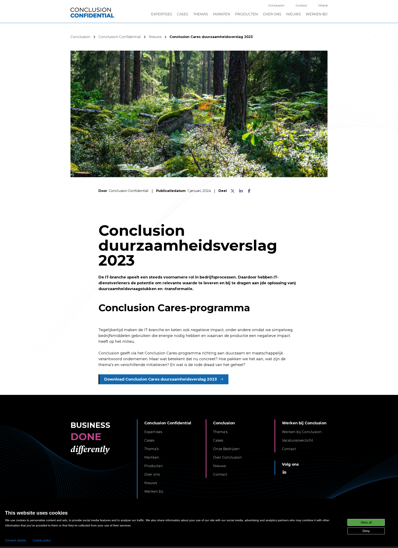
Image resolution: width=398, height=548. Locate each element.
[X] (232, 190)
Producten (153, 466)
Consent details (15, 540)
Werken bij (153, 491)
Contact (301, 5)
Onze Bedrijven (226, 449)
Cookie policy (42, 540)
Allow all (366, 522)
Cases (149, 440)
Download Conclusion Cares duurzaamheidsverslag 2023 (160, 379)
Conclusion (276, 5)
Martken (151, 457)
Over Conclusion (227, 457)
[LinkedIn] (240, 190)
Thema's (151, 449)
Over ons (152, 474)
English (10, 504)
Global (323, 5)
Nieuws (155, 37)
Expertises (153, 432)
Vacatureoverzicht (297, 440)
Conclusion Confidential (119, 37)
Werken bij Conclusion (302, 432)
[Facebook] (249, 190)
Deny (366, 531)
